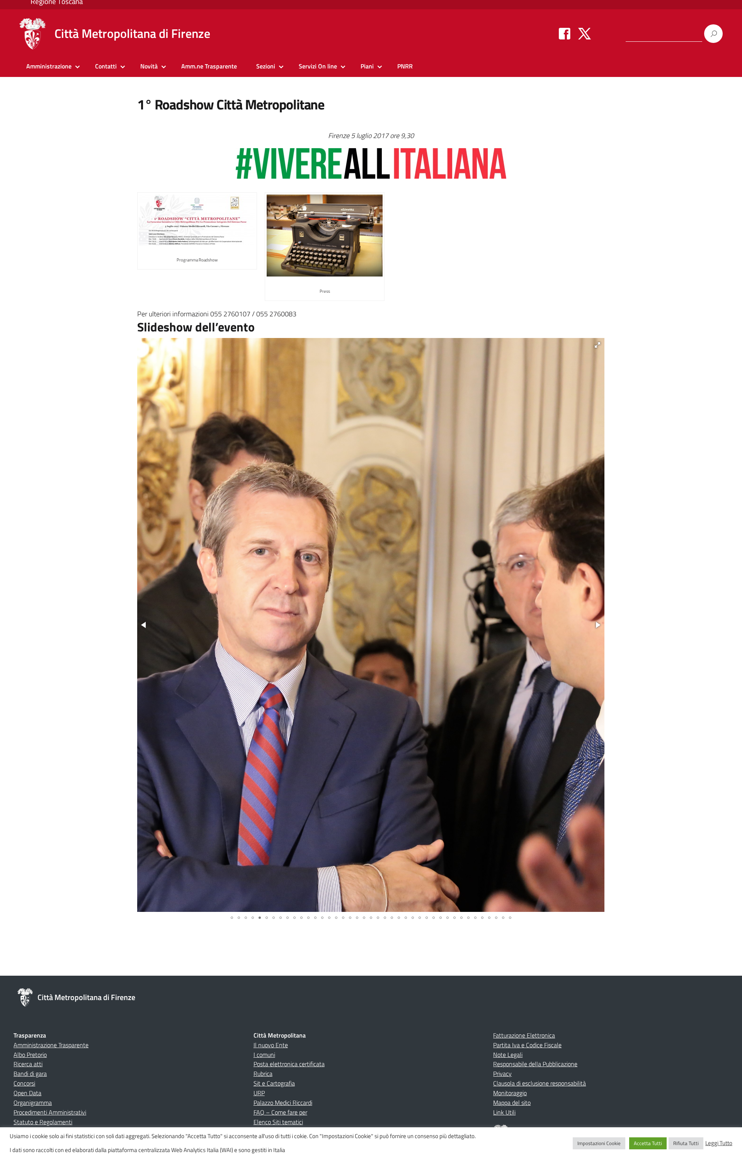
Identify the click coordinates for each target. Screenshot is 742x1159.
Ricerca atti (28, 1064)
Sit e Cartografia (274, 1083)
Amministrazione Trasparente (51, 1045)
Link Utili (504, 1112)
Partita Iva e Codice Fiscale (527, 1045)
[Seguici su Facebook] (564, 33)
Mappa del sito (512, 1102)
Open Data (27, 1093)
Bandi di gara (30, 1073)
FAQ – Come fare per (280, 1112)
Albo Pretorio (30, 1054)
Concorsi (24, 1083)
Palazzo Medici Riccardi (283, 1102)
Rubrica (263, 1073)
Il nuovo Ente (271, 1045)
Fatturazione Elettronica (524, 1035)
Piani (367, 66)
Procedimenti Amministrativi (50, 1112)
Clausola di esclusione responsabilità (539, 1083)
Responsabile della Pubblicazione (535, 1064)
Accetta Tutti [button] (648, 1143)
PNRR (405, 66)
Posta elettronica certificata (289, 1064)
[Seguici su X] (584, 33)
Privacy (502, 1073)
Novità (149, 66)
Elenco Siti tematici (278, 1122)
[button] (597, 345)
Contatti (106, 66)
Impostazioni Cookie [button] (599, 1143)
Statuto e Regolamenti (43, 1122)
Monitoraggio (510, 1093)
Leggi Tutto (718, 1143)
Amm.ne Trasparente (209, 66)
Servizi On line (318, 66)
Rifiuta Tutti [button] (686, 1143)
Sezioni (265, 66)
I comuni (264, 1054)
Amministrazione (48, 66)
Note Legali (507, 1054)
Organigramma (33, 1102)
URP (259, 1093)
